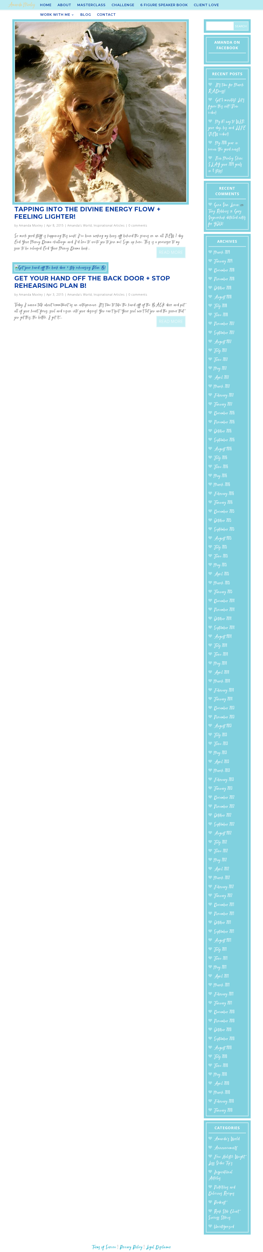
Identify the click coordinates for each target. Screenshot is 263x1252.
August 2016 (223, 449)
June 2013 (221, 744)
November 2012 (224, 806)
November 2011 (224, 914)
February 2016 (224, 494)
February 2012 (224, 887)
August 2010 (223, 1048)
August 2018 (223, 297)
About (64, 5)
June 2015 (221, 556)
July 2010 (220, 1057)
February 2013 (224, 780)
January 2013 (223, 788)
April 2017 (221, 377)
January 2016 (223, 502)
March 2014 (222, 681)
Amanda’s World (79, 225)
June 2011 (221, 958)
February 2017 (224, 395)
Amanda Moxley (31, 225)
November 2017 (224, 324)
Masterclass (91, 5)
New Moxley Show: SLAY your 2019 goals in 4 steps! (225, 164)
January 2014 (223, 699)
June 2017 (221, 360)
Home (46, 5)
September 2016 (224, 440)
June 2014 (221, 654)
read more (171, 252)
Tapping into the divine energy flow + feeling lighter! (87, 212)
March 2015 (222, 583)
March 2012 (222, 878)
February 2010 (224, 1101)
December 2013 (224, 708)
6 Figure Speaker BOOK (164, 5)
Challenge (123, 5)
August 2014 (223, 637)
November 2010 (224, 1021)
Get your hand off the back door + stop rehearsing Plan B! (92, 282)
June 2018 (221, 315)
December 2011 (224, 905)
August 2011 (222, 940)
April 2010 (221, 1083)
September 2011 (224, 932)
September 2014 (224, 628)
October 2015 (222, 520)
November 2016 (224, 422)
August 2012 (223, 833)
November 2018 (224, 279)
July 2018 (220, 306)
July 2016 (220, 458)
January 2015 (223, 592)
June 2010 (221, 1066)
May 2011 (220, 967)
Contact (106, 15)
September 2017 (224, 333)
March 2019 (222, 252)
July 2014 (220, 646)
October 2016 (223, 431)
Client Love (206, 5)
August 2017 (223, 342)
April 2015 (221, 574)
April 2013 (221, 762)
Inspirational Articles (109, 225)
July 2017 (220, 351)
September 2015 (224, 529)
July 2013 (220, 735)
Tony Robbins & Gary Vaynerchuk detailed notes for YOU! (227, 217)
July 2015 (220, 547)
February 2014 (224, 690)
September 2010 (224, 1039)
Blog (85, 15)
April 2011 (221, 976)
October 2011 (222, 922)
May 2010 (220, 1074)
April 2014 (221, 672)
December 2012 (224, 797)
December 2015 (224, 511)
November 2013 (224, 717)
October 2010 (223, 1030)
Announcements (225, 1148)
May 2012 (220, 860)
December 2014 (224, 601)
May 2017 (220, 368)
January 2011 (223, 1003)
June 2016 (221, 467)
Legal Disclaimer (158, 1247)
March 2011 (222, 985)
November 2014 (224, 610)
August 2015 (223, 538)
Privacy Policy (131, 1247)
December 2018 (224, 270)
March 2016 (222, 485)
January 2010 (223, 1110)
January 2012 (223, 896)
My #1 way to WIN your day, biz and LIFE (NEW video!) (227, 128)
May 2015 (220, 565)
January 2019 (223, 261)
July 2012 (220, 842)
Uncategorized (224, 1227)
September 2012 (224, 824)
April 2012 (221, 869)
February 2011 (224, 994)
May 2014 (220, 663)
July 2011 (220, 949)
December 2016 (224, 413)
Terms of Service (104, 1247)
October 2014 (223, 619)
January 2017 (223, 404)
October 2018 (222, 288)
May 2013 (220, 753)
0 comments (137, 225)
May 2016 (220, 476)
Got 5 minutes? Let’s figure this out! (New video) (226, 106)
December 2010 (224, 1012)
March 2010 (222, 1092)
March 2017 (222, 386)
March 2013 (222, 771)
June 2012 (221, 851)
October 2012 (222, 815)
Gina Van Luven (226, 205)
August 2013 (223, 726)
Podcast (220, 1202)
